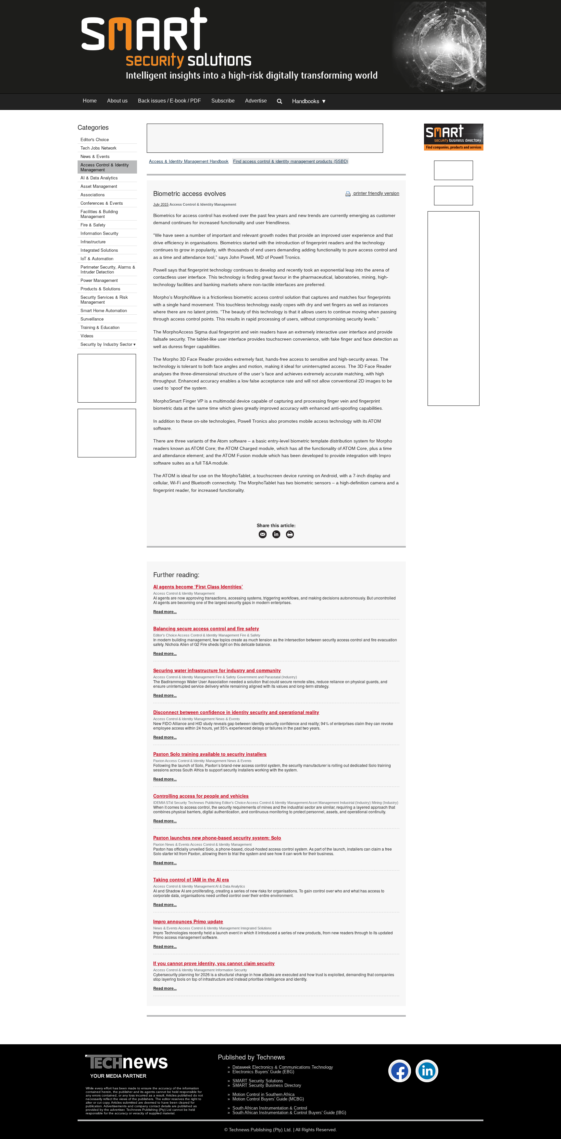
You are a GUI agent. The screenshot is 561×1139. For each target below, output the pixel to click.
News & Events (95, 156)
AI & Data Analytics (99, 178)
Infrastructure (93, 241)
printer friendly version (375, 193)
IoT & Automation (97, 258)
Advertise (256, 100)
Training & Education (100, 327)
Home (90, 100)
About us (117, 100)
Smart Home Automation (104, 310)
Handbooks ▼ (309, 101)
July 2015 (160, 204)
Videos (87, 336)
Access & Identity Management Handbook (189, 161)
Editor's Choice (95, 139)
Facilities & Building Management (99, 213)
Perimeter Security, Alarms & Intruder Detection (108, 269)
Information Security (99, 233)
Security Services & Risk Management (104, 299)
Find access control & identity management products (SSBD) (290, 161)
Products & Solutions (100, 288)
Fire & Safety (93, 225)
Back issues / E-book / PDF (169, 100)
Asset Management (99, 186)
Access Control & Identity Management (105, 167)
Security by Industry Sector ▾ (108, 344)
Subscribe (223, 100)
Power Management (99, 280)
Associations (93, 194)
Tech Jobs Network (99, 148)
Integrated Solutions (99, 250)
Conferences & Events (102, 203)
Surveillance (92, 319)
